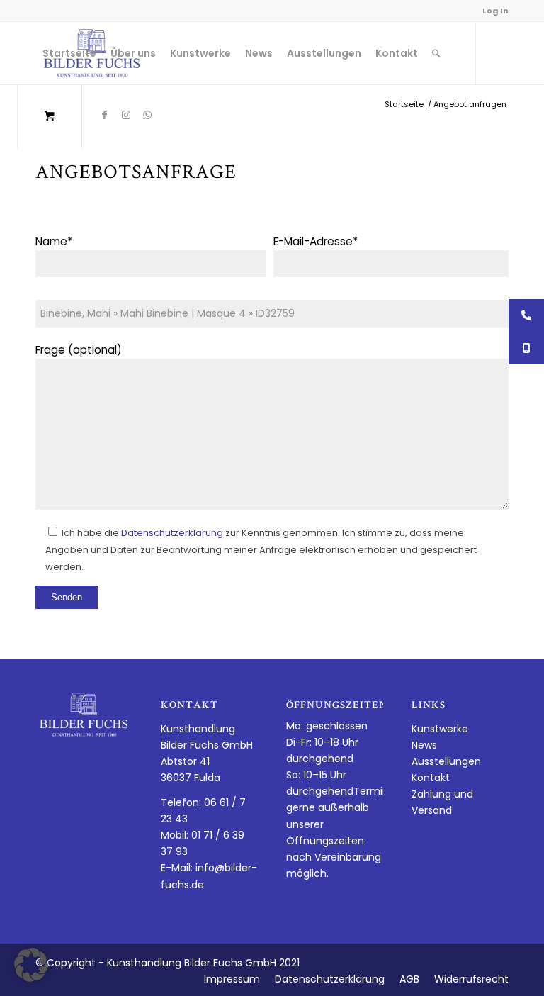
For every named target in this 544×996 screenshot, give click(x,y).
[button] (31, 965)
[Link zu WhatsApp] (147, 114)
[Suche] (436, 53)
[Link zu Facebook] (104, 114)
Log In (495, 10)
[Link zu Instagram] (126, 114)
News (424, 745)
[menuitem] (69, 53)
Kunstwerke (440, 729)
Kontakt (431, 778)
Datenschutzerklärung (172, 532)
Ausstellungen (446, 761)
